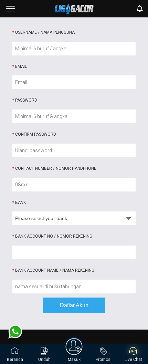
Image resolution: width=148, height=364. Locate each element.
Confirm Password (34, 134)
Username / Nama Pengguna (43, 32)
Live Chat (133, 359)
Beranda (15, 359)
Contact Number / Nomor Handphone (54, 168)
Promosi (104, 359)
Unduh (44, 359)
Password (24, 100)
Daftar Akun (74, 305)
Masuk (74, 359)
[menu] (10, 8)
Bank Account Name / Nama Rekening (53, 270)
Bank (19, 202)
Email (19, 66)
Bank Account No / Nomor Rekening (52, 236)
